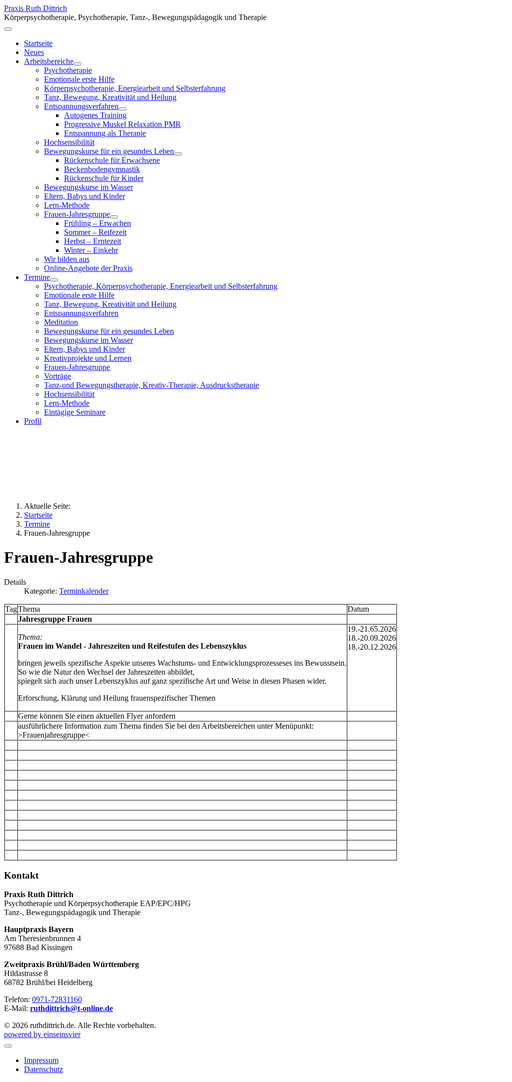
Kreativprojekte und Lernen (88, 358)
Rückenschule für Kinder (104, 178)
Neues (34, 52)
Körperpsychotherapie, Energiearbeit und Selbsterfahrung (135, 88)
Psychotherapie (68, 70)
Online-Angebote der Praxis (88, 268)
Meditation (61, 322)
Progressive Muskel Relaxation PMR (122, 124)
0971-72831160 (57, 999)
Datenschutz (43, 1069)
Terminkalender (83, 591)
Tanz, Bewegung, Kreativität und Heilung (110, 97)
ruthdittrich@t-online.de (71, 1008)
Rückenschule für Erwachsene (112, 160)
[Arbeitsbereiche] (78, 63)
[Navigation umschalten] (8, 28)
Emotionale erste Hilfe (79, 79)
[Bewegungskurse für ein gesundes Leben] (178, 153)
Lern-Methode (67, 205)
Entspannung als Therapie (105, 133)
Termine (37, 277)
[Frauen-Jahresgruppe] (114, 216)
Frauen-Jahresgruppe (77, 214)
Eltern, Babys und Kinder (84, 196)
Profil (33, 421)
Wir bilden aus (67, 259)
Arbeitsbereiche (49, 61)
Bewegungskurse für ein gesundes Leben (109, 151)
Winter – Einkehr (91, 250)
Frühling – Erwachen (97, 223)
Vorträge (57, 376)
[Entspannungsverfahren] (122, 108)
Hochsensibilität (69, 142)
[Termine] (54, 279)
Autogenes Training (95, 115)
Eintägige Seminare (75, 412)
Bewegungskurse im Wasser (88, 187)
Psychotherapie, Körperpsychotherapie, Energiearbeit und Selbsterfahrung (161, 286)
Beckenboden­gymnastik (102, 169)
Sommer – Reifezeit (95, 232)
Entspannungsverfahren (81, 106)
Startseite (38, 43)
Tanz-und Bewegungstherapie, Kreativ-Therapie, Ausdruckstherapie (151, 385)
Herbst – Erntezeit (92, 241)
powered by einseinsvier (42, 1034)
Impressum (41, 1060)
